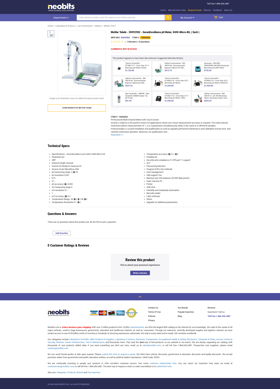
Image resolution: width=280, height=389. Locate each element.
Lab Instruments (85, 26)
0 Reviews (132, 42)
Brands (80, 372)
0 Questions (144, 42)
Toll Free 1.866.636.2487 (219, 316)
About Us (228, 10)
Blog (180, 316)
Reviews (211, 307)
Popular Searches (186, 312)
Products (71, 372)
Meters (98, 26)
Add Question (61, 233)
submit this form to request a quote (118, 354)
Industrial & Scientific (79, 339)
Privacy (151, 320)
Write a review (140, 273)
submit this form (164, 366)
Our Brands (183, 307)
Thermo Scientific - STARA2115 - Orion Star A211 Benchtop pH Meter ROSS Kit (216, 80)
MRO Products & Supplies (102, 339)
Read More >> (117, 135)
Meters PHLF (110, 26)
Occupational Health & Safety (172, 339)
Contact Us (153, 307)
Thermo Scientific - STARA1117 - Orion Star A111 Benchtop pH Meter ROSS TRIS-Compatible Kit (137, 66)
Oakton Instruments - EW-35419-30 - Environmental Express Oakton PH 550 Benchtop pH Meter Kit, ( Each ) (177, 67)
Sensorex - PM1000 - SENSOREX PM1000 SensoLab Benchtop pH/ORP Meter (216, 65)
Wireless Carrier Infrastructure (70, 342)
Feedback (217, 10)
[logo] (61, 7)
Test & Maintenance (95, 342)
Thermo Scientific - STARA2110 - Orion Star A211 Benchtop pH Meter (176, 80)
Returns (207, 10)
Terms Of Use (154, 312)
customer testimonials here (163, 363)
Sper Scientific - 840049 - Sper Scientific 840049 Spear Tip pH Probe (137, 96)
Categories (61, 372)
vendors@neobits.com (58, 348)
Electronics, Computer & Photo (201, 339)
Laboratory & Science (65, 26)
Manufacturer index (177, 10)
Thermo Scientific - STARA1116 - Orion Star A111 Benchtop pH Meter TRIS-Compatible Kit (176, 97)
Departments (60, 17)
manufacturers (137, 327)
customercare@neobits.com (61, 366)
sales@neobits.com (151, 345)
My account (186, 17)
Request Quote (195, 10)
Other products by (77, 108)
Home (163, 10)
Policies (151, 316)
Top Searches (94, 372)
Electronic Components (147, 339)
